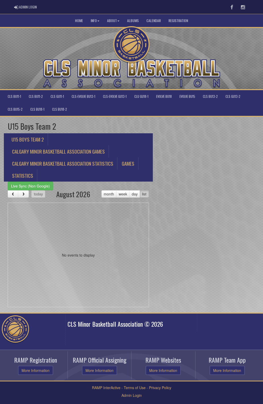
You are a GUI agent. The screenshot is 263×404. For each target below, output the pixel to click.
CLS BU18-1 (37, 109)
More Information (36, 370)
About (112, 20)
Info (94, 20)
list (144, 193)
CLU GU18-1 (141, 96)
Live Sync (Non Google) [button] (30, 186)
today (38, 193)
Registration (178, 20)
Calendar (153, 20)
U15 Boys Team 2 (28, 139)
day (135, 193)
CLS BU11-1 (14, 96)
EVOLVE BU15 (187, 96)
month (109, 193)
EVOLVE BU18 (164, 96)
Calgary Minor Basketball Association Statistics (62, 163)
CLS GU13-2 (233, 96)
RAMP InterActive (106, 387)
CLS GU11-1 (57, 96)
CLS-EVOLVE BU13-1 (83, 96)
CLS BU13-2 (210, 96)
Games (128, 163)
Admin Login (131, 395)
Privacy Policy (160, 387)
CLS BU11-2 (36, 96)
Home (79, 20)
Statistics (22, 175)
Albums (133, 20)
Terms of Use (135, 387)
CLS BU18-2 (59, 109)
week (123, 193)
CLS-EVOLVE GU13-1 (115, 96)
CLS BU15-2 (15, 109)
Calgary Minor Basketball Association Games (58, 151)
